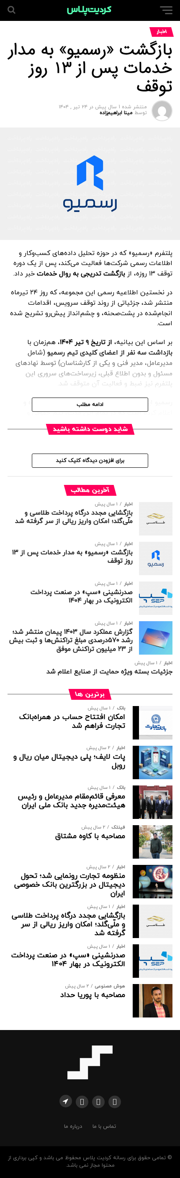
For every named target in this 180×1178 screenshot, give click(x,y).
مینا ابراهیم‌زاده (116, 113)
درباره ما (73, 1126)
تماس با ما (104, 1126)
